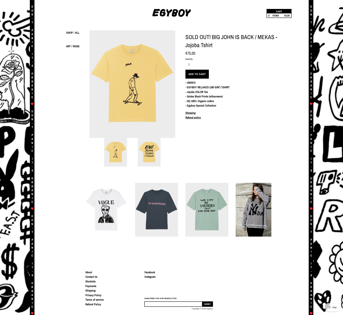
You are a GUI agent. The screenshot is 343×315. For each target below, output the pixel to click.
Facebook (150, 272)
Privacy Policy (93, 295)
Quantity (189, 59)
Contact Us (91, 277)
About (88, 272)
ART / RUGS (72, 46)
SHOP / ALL (72, 33)
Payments (90, 286)
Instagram (150, 277)
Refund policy (193, 117)
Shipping (190, 113)
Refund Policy (93, 304)
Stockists (90, 281)
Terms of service (94, 300)
